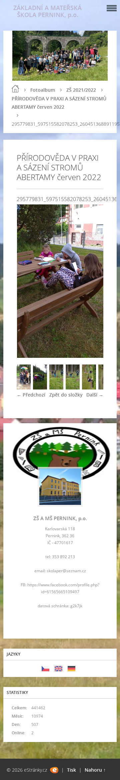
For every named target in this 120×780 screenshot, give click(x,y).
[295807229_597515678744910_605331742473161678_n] (40, 387)
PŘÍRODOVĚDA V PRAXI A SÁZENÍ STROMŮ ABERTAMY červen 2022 (59, 102)
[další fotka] (92, 281)
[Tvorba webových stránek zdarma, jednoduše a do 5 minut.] (54, 770)
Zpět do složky (66, 395)
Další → (94, 395)
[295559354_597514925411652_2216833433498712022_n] (89, 387)
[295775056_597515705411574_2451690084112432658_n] (56, 387)
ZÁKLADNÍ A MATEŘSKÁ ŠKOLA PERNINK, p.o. (47, 11)
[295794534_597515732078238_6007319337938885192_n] (73, 387)
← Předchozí (31, 395)
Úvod (15, 89)
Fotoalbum (42, 90)
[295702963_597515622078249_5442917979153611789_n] (24, 387)
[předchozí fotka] (27, 281)
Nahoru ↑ (95, 770)
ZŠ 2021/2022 (81, 90)
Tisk (71, 770)
